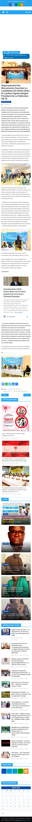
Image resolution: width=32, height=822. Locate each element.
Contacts (22, 1)
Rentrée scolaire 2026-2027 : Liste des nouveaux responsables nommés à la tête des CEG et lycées (20, 661)
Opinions (6, 543)
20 (15, 803)
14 (19, 800)
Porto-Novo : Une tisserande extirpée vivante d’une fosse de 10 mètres (20, 754)
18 (7, 803)
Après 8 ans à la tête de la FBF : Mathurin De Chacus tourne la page (20, 684)
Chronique (6, 564)
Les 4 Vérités (15, 438)
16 (28, 800)
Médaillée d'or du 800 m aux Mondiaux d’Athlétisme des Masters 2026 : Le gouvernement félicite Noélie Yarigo (20, 731)
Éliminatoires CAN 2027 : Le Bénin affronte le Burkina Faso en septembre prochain (21, 694)
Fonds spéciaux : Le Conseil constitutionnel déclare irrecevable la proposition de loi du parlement (20, 704)
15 (24, 800)
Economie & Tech (6, 101)
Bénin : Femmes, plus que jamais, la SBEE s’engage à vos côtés (13, 434)
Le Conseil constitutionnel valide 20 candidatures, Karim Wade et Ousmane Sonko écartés (28, 395)
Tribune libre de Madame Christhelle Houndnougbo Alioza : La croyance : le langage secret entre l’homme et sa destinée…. (14, 590)
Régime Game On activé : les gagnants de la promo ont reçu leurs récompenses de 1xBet (20, 632)
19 (11, 803)
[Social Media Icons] (4, 771)
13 (15, 800)
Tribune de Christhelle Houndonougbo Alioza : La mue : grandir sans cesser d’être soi (16, 614)
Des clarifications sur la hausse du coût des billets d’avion (6, 395)
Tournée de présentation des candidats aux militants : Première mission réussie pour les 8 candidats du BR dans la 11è (14, 489)
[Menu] (7, 12)
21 (19, 803)
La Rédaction (16, 1)
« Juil (2, 813)
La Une (10, 514)
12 (11, 800)
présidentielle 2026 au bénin (20, 391)
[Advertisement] (16, 33)
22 (24, 803)
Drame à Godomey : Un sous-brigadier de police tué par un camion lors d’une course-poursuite (20, 743)
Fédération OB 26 (7, 391)
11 (7, 800)
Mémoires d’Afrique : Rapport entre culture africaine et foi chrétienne (15, 547)
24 (3, 806)
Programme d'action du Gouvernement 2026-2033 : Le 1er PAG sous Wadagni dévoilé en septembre (20, 673)
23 (28, 803)
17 (3, 803)
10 (3, 800)
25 (7, 806)
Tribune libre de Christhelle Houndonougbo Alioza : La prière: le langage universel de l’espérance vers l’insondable (15, 568)
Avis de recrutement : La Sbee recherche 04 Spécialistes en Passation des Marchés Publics (14, 459)
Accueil (9, 1)
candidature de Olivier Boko (14, 389)
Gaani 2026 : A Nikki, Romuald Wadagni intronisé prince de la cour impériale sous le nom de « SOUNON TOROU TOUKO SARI (21, 717)
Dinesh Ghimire (26, 820)
